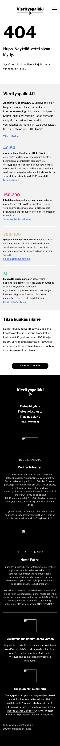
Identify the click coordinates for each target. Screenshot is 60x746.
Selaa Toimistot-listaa (14, 302)
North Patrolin (37, 481)
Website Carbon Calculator (20, 710)
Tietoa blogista (30, 406)
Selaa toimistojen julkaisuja (17, 219)
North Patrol (41, 570)
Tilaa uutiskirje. (11, 136)
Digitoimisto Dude (13, 645)
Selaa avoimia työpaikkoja (16, 258)
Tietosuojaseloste (30, 411)
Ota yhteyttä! (42, 518)
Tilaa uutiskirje (30, 365)
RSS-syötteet (30, 422)
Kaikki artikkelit (11, 180)
